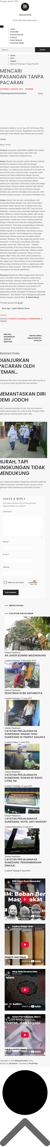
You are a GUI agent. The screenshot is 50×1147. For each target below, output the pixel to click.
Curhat (3, 315)
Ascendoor (13, 1063)
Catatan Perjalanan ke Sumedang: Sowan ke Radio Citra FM (23, 778)
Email (6, 554)
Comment (7, 511)
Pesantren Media (17, 43)
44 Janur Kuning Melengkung (25, 655)
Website (6, 567)
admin (30, 89)
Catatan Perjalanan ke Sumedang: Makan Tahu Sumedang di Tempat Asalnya (25, 734)
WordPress (33, 1063)
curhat (12, 319)
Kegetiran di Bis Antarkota (23, 693)
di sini (20, 303)
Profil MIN (14, 32)
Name (6, 542)
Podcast (13, 37)
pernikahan (34, 319)
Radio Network (16, 40)
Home (12, 29)
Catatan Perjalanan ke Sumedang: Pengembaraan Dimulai (23, 862)
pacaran (22, 319)
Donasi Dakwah (16, 35)
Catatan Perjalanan (12, 652)
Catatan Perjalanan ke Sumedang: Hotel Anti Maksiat (26, 820)
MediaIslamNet (25, 15)
